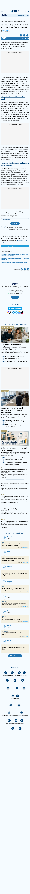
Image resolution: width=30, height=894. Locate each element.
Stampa (22, 38)
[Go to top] (27, 889)
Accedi (27, 15)
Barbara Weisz (25, 547)
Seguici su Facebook (16, 308)
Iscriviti (15, 297)
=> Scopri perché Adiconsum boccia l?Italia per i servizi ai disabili (15, 164)
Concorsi (6, 391)
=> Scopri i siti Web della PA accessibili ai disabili (13, 98)
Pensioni (4, 542)
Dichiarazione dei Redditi (7, 557)
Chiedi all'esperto (16, 655)
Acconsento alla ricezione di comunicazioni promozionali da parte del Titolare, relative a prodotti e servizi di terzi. (19, 230)
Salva (25, 38)
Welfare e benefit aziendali (9, 507)
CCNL (5, 431)
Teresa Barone (5, 30)
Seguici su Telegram (15, 246)
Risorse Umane (5, 646)
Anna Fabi (26, 591)
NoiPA (3, 519)
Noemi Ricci (25, 636)
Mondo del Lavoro (8, 327)
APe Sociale (5, 631)
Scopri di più (21, 15)
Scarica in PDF (28, 38)
